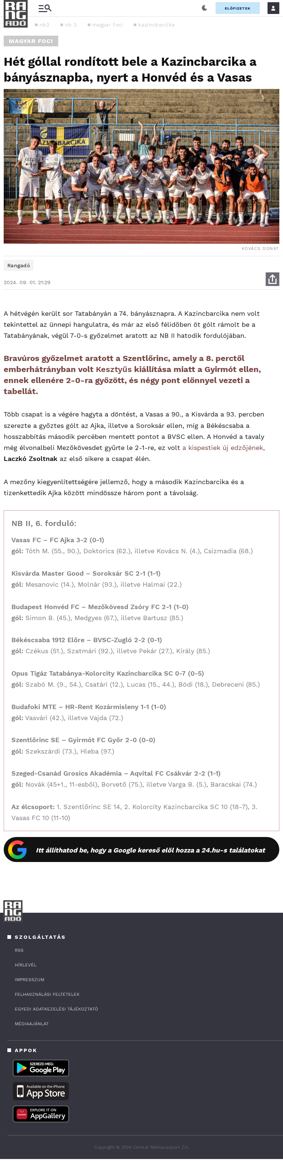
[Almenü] (45, 8)
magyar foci (107, 25)
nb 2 (71, 25)
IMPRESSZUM (29, 979)
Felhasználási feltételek (47, 994)
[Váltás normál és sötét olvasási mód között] (204, 8)
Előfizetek (238, 8)
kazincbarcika (156, 25)
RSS (19, 950)
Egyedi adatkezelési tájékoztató (56, 1009)
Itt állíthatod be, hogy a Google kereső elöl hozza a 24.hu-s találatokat (150, 850)
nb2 (44, 25)
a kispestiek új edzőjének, (223, 447)
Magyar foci (31, 40)
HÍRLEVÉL (25, 965)
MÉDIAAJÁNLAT (32, 1023)
